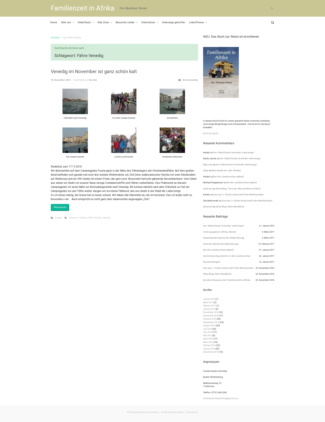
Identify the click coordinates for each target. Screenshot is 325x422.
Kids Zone (103, 22)
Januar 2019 (209, 299)
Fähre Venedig (94, 217)
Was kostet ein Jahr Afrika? (226, 170)
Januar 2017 (209, 309)
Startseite (55, 37)
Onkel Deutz (84, 22)
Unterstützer (148, 22)
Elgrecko (208, 164)
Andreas (207, 188)
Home (53, 22)
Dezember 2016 (211, 312)
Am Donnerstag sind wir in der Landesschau (226, 256)
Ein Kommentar (190, 80)
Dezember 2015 (211, 352)
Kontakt (180, 412)
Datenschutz (192, 412)
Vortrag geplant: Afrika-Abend (219, 232)
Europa (58, 217)
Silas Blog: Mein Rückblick (230, 206)
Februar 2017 (209, 305)
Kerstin (93, 80)
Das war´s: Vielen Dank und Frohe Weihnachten (238, 194)
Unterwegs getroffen (173, 22)
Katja (206, 170)
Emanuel (207, 206)
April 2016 (208, 338)
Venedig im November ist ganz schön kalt (94, 71)
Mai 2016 (207, 335)
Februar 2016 (209, 345)
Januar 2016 (209, 348)
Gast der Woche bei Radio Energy (221, 244)
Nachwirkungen (211, 262)
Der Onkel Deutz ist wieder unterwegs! (233, 152)
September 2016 (211, 322)
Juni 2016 (207, 332)
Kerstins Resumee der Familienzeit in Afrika (226, 280)
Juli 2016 (207, 329)
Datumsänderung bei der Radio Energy (223, 238)
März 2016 (208, 342)
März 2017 (208, 302)
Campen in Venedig (78, 217)
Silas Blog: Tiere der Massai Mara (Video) (238, 188)
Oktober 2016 (209, 319)
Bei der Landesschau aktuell (228, 176)
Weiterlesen (60, 207)
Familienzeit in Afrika (82, 8)
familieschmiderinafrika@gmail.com (221, 398)
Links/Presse (196, 22)
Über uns (66, 22)
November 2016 (211, 315)
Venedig (106, 217)
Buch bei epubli (210, 133)
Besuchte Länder (125, 22)
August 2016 (209, 325)
